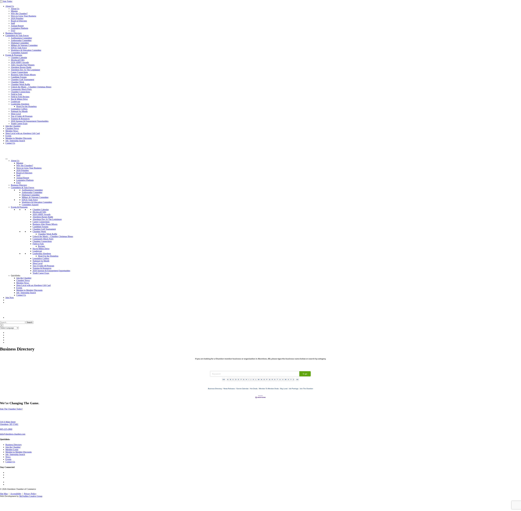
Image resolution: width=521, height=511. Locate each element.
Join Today (7, 1)
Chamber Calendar (19, 57)
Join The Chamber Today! (11, 409)
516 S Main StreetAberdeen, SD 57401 (9, 423)
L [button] (255, 379)
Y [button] (290, 379)
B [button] (230, 379)
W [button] (285, 379)
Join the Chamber (12, 126)
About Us (9, 6)
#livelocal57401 (18, 60)
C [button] (233, 379)
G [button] (243, 379)
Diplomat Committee (20, 43)
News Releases (229, 388)
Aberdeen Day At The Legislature (25, 70)
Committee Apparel (19, 52)
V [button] (282, 379)
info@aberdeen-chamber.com (12, 434)
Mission (14, 11)
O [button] (264, 379)
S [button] (274, 379)
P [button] (266, 379)
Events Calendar (242, 388)
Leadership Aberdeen (20, 104)
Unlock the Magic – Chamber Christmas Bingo (31, 87)
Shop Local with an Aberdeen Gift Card (22, 133)
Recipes (41, 246)
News (7, 457)
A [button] (227, 379)
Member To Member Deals (269, 388)
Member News (11, 131)
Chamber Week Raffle (20, 84)
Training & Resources (20, 118)
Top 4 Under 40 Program (21, 116)
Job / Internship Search (15, 140)
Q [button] (269, 379)
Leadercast (15, 101)
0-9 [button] (224, 379)
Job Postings (293, 388)
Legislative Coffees (19, 109)
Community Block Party (21, 89)
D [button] (235, 379)
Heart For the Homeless (26, 106)
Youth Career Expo (19, 123)
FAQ (13, 30)
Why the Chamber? (19, 13)
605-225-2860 (6, 429)
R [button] (272, 379)
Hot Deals (253, 388)
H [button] (246, 379)
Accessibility (15, 494)
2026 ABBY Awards (20, 62)
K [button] (253, 379)
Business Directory (13, 33)
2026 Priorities (17, 18)
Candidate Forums (19, 77)
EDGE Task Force (19, 48)
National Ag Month (19, 111)
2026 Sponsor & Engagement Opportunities (29, 121)
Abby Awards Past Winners (22, 65)
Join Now (9, 297)
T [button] (277, 379)
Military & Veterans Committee (24, 45)
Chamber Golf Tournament (22, 79)
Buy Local (283, 388)
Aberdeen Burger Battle (21, 67)
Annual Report (17, 26)
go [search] (306, 373)
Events (8, 136)
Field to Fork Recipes (20, 96)
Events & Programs (13, 55)
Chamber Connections (20, 92)
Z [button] (293, 379)
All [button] (297, 379)
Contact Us (10, 143)
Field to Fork (16, 94)
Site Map (4, 494)
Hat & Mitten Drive (19, 99)
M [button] (258, 379)
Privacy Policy (30, 494)
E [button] (238, 379)
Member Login (11, 449)
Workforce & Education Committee (26, 50)
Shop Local (16, 114)
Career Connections (19, 72)
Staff (13, 23)
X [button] (288, 379)
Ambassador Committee (21, 40)
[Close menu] (1, 1)
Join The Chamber (306, 388)
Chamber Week (17, 82)
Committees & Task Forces (17, 35)
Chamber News (12, 128)
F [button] (241, 379)
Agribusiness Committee (21, 38)
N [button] (261, 379)
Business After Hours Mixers (23, 74)
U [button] (280, 379)
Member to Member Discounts (18, 138)
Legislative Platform (19, 28)
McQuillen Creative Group (30, 496)
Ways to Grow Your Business (23, 16)
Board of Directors (19, 21)
